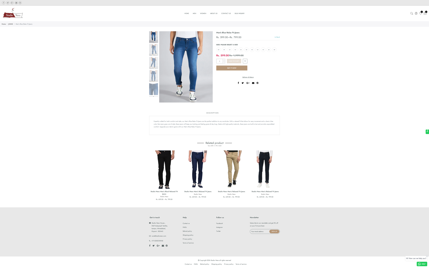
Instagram (219, 227)
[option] (186, 67)
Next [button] (207, 67)
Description (212, 113)
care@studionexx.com (159, 236)
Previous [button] (165, 67)
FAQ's (185, 227)
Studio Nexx (164, 196)
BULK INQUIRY (240, 13)
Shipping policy (188, 235)
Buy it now (231, 68)
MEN (194, 13)
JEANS (10, 24)
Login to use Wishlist (245, 61)
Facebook (219, 223)
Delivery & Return (248, 77)
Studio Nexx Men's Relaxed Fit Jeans (197, 191)
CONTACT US (226, 13)
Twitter (218, 231)
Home (186, 13)
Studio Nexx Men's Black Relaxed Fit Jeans (164, 192)
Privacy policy (187, 239)
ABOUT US (213, 13)
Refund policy (187, 231)
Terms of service (188, 243)
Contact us (186, 223)
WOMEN (203, 13)
